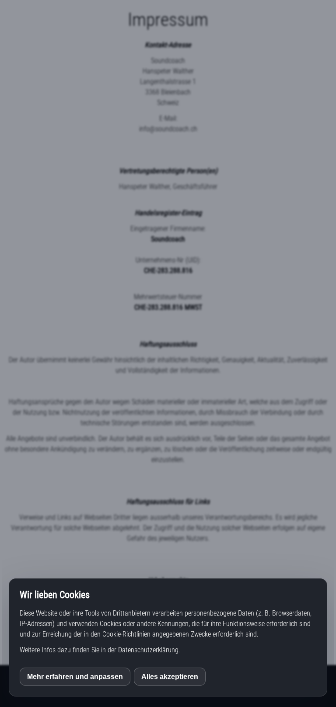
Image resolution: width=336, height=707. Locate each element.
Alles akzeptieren (169, 676)
